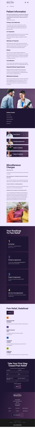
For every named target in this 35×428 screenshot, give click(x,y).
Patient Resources (25, 408)
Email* (8, 374)
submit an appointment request (19, 262)
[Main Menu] (27, 2)
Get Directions (17, 405)
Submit (17, 386)
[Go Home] (7, 6)
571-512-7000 (17, 399)
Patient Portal (12, 80)
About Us (9, 312)
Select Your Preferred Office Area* (10, 378)
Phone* (19, 374)
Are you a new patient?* (21, 378)
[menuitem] (17, 115)
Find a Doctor (12, 247)
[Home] (10, 2)
